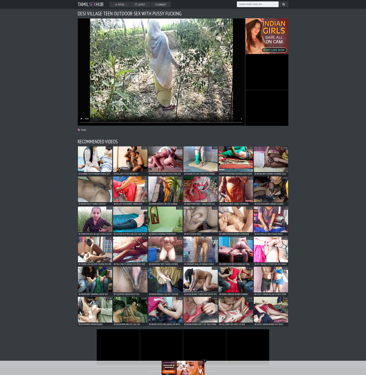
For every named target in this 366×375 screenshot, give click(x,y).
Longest (161, 4)
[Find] (283, 4)
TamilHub (91, 4)
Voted (121, 4)
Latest (141, 4)
